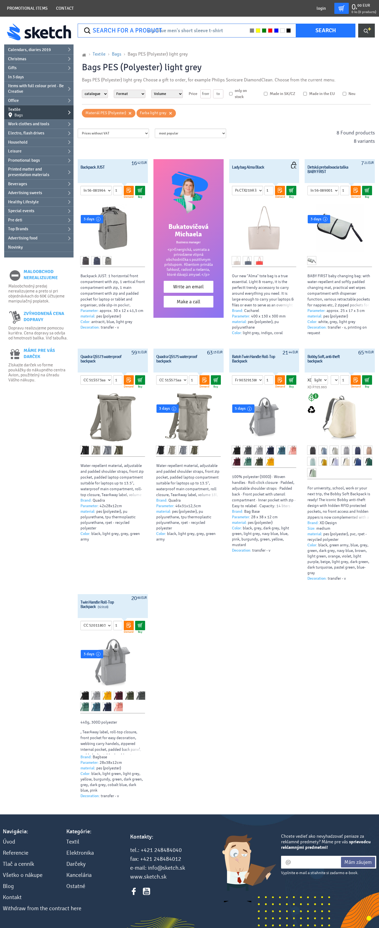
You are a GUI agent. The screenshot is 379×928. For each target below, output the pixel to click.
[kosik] (341, 8)
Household (17, 142)
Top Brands (18, 228)
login (321, 8)
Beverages (17, 183)
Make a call (188, 302)
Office (13, 100)
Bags (116, 54)
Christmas (17, 58)
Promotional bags (24, 160)
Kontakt (12, 897)
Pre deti (15, 219)
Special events (21, 210)
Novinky (15, 247)
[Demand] (129, 190)
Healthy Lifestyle (23, 201)
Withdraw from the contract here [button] (42, 908)
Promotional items (27, 8)
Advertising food (22, 238)
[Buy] (140, 190)
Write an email (188, 287)
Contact (65, 8)
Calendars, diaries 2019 (29, 49)
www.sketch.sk (148, 877)
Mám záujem (358, 862)
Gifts (12, 67)
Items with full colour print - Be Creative (36, 88)
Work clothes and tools (28, 123)
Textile (15, 112)
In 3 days (16, 76)
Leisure (15, 151)
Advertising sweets (25, 192)
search (325, 30)
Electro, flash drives (26, 133)
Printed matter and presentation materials (28, 172)
